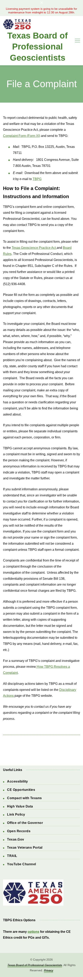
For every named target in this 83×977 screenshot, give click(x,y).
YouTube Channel (21, 864)
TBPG (37, 179)
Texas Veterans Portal (25, 847)
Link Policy (16, 814)
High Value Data (20, 806)
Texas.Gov (15, 839)
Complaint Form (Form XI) (21, 135)
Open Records (18, 831)
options (33, 931)
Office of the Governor (25, 823)
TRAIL (12, 856)
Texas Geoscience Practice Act (34, 247)
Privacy (48, 970)
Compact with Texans (24, 798)
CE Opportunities (21, 789)
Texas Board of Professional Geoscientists (37, 46)
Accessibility (17, 781)
